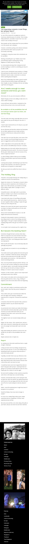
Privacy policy (16, 7)
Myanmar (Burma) (9, 532)
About (5, 445)
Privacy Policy (7, 461)
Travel (3, 27)
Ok (9, 7)
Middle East (7, 459)
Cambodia (6, 516)
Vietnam (6, 541)
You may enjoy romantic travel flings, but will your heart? (14, 30)
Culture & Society (8, 452)
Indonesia (6, 523)
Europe (6, 454)
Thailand (6, 537)
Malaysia (6, 527)
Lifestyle (6, 456)
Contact (6, 449)
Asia (5, 447)
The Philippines (8, 539)
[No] (27, 5)
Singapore (6, 534)
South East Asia (8, 463)
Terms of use (7, 465)
